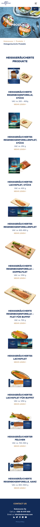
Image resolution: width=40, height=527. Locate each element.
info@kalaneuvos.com (24, 514)
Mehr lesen (19, 104)
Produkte (19, 41)
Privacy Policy (20, 522)
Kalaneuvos (8, 41)
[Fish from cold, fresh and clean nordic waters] (6, 3)
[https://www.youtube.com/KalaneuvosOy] (26, 517)
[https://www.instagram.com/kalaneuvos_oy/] (20, 517)
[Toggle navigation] (35, 3)
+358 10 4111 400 (23, 512)
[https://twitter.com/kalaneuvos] (17, 517)
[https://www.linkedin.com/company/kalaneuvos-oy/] (14, 517)
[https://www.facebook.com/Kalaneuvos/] (23, 517)
